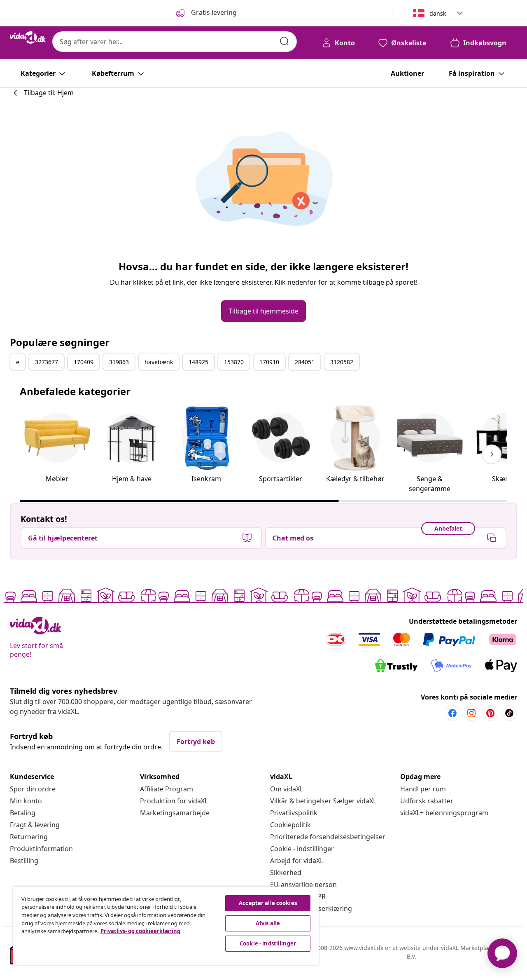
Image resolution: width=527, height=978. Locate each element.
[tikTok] (509, 713)
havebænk (159, 362)
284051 (305, 362)
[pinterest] (490, 713)
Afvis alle (268, 923)
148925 (198, 362)
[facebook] (452, 713)
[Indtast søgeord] (284, 41)
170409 (83, 362)
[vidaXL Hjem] (28, 37)
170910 (269, 362)
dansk (437, 13)
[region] (166, 926)
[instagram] (471, 713)
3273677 (46, 362)
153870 (234, 362)
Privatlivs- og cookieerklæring (140, 931)
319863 (119, 362)
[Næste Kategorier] (491, 454)
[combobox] (174, 41)
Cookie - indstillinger (302, 848)
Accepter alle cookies (268, 903)
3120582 (341, 362)
